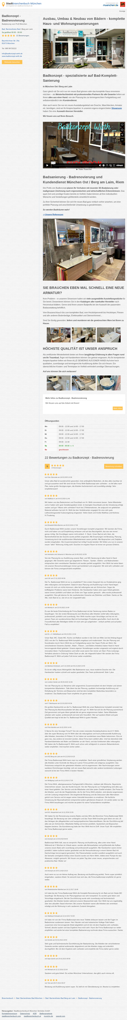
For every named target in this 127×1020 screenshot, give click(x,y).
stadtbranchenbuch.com (11, 1016)
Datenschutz (25, 1014)
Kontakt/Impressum (9, 1014)
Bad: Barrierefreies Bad (11, 29)
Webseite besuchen (12, 62)
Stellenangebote (45, 1014)
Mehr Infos (117, 408)
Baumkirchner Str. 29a (10, 42)
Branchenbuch (7, 998)
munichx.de (48, 1016)
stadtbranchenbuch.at (32, 1016)
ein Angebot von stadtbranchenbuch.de (19, 6)
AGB (34, 1014)
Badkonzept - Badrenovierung (90, 998)
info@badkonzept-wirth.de (12, 54)
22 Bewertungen (22, 36)
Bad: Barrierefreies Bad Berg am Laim (60, 998)
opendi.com (60, 1016)
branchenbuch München (23, 3)
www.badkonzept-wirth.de (12, 56)
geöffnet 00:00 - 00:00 (12, 32)
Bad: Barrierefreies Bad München (29, 998)
